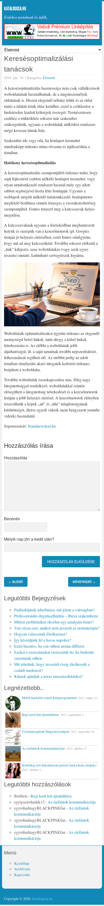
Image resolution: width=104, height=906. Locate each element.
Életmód (49, 77)
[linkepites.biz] (52, 38)
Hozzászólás (15, 458)
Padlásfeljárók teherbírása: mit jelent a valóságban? (54, 609)
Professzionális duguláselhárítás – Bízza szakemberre (56, 615)
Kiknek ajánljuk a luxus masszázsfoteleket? (48, 676)
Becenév (12, 518)
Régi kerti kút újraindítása (51, 795)
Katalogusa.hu (15, 9)
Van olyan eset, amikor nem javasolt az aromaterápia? (56, 628)
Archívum (22, 868)
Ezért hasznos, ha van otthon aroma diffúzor (49, 646)
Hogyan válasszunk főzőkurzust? (40, 634)
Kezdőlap (21, 863)
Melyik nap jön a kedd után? (29, 539)
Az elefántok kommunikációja (72, 802)
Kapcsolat (22, 874)
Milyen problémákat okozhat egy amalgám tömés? (54, 621)
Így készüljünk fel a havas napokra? (42, 640)
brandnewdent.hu (42, 426)
